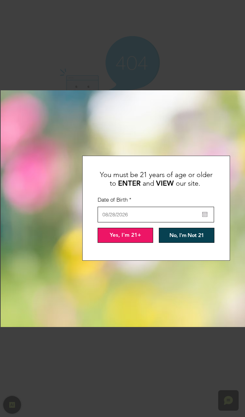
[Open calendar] (204, 214)
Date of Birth (116, 199)
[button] (125, 235)
